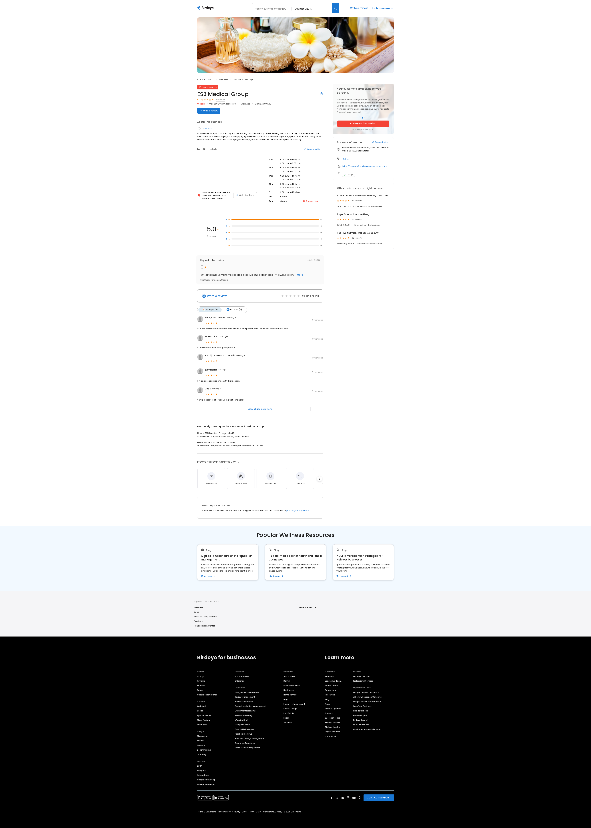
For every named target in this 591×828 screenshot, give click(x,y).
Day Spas (198, 621)
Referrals (201, 685)
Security (236, 811)
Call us (345, 159)
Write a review (359, 8)
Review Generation (244, 701)
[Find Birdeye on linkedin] (342, 797)
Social (200, 710)
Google (350, 174)
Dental (286, 681)
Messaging (202, 736)
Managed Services (361, 676)
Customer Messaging (245, 710)
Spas (196, 611)
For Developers (360, 715)
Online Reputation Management (250, 706)
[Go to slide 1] (362, 118)
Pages (200, 690)
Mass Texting (203, 720)
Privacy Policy (224, 811)
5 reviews (220, 99)
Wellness (223, 79)
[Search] (335, 8)
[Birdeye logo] (206, 8)
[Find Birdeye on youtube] (354, 797)
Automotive (289, 676)
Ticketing (201, 754)
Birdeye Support (360, 720)
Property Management (294, 704)
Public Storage (290, 708)
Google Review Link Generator (367, 701)
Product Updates (333, 708)
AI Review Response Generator (367, 697)
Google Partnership (206, 779)
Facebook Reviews (243, 734)
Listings (200, 676)
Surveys (201, 740)
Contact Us (330, 736)
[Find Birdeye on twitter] (337, 797)
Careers (329, 713)
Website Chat (241, 720)
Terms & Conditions (206, 811)
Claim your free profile (362, 123)
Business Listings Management (250, 738)
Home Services (290, 694)
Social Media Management (247, 747)
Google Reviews (242, 724)
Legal (285, 699)
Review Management (245, 697)
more (299, 275)
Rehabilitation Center (204, 625)
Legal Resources (332, 731)
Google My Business (244, 729)
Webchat (201, 706)
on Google (231, 317)
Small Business (242, 676)
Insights (201, 745)
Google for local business (247, 692)
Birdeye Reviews (332, 722)
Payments (202, 724)
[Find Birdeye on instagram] (348, 797)
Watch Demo (331, 685)
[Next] (319, 479)
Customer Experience (245, 743)
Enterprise (239, 681)
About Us (329, 676)
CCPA (258, 811)
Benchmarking (204, 750)
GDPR (244, 811)
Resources (330, 694)
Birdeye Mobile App (206, 784)
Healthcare (288, 690)
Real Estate (288, 713)
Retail (286, 718)
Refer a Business (361, 724)
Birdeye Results (332, 727)
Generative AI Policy (272, 811)
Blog (327, 699)
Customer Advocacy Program (367, 729)
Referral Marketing (243, 715)
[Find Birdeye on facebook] (331, 797)
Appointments (204, 715)
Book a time (330, 690)
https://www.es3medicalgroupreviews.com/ (364, 166)
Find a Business (360, 710)
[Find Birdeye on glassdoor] (359, 797)
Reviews (201, 681)
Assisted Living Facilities (205, 616)
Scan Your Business (362, 706)
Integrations (203, 775)
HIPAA (251, 811)
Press (327, 704)
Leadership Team (333, 681)
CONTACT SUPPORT (379, 797)
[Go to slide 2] (364, 117)
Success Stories (332, 718)
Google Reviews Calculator (366, 692)
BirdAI (199, 766)
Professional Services (363, 681)
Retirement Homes (308, 607)
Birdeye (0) (236, 309)
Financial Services (291, 685)
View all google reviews (260, 409)
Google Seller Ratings (207, 694)
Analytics (201, 770)
